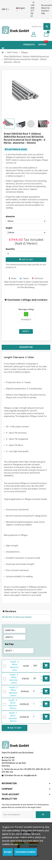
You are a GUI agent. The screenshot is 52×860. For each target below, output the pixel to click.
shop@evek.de (30, 775)
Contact (45, 11)
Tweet (26, 278)
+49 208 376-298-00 (33, 769)
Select (10, 651)
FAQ (43, 13)
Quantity (10, 249)
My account (46, 5)
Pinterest (39, 278)
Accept (8, 852)
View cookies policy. (29, 844)
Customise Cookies (25, 852)
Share (13, 278)
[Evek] (15, 30)
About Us (45, 8)
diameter (10, 216)
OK (43, 814)
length (9, 228)
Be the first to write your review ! (17, 617)
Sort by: (9, 644)
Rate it (26, 331)
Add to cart (46, 666)
